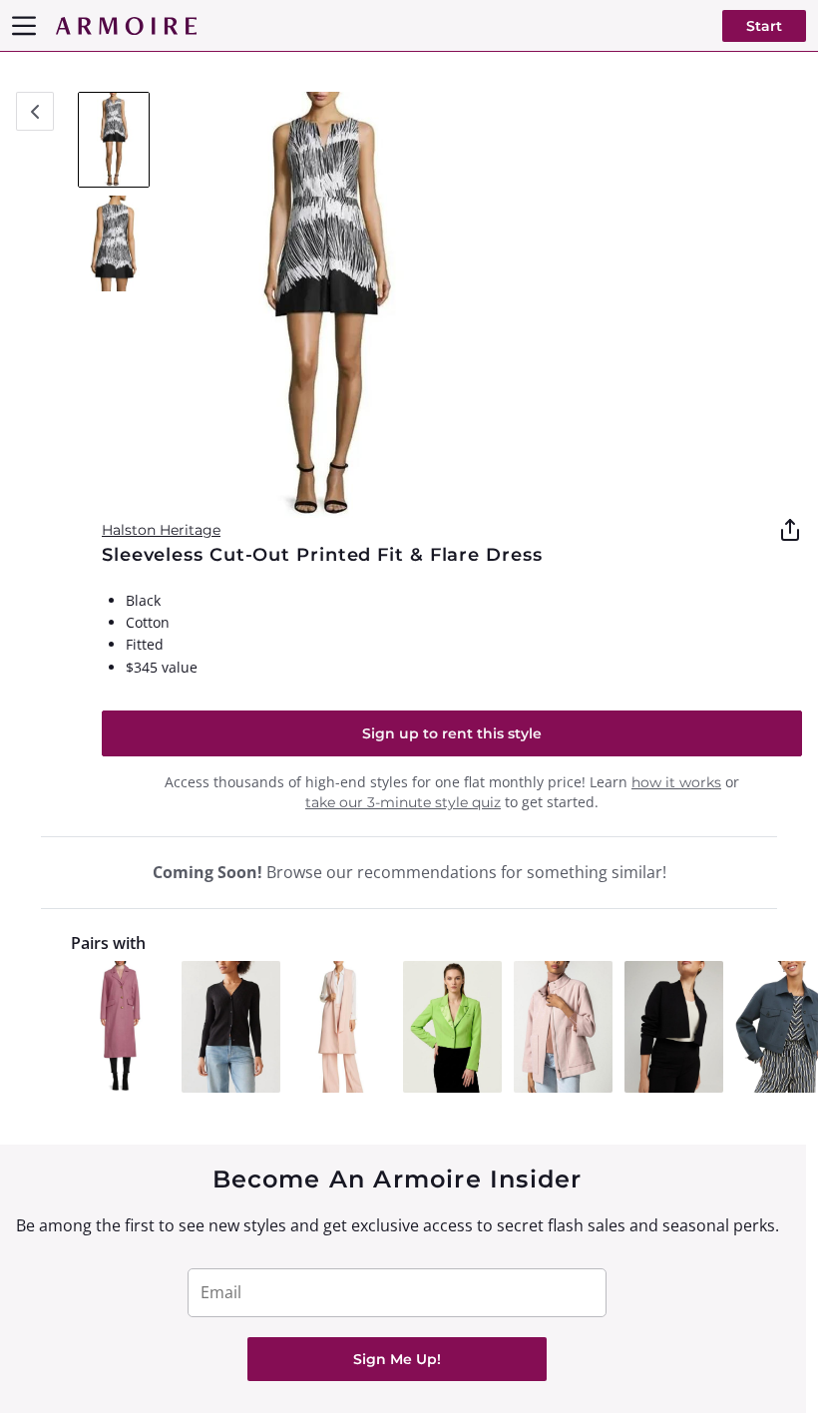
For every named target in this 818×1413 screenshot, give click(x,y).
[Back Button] (35, 111)
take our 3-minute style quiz (403, 802)
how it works (676, 782)
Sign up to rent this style (452, 733)
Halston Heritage (161, 530)
